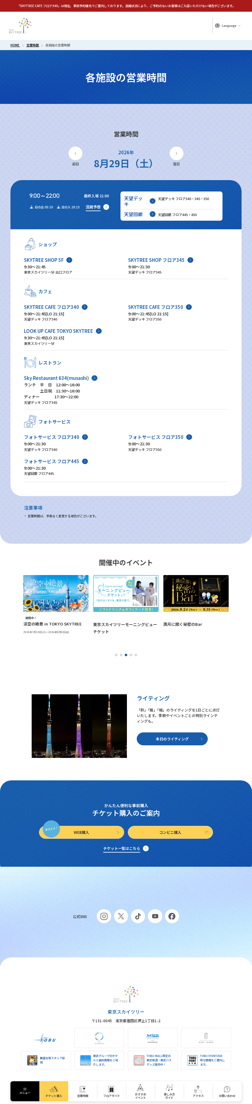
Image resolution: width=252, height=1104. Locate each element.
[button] (116, 655)
